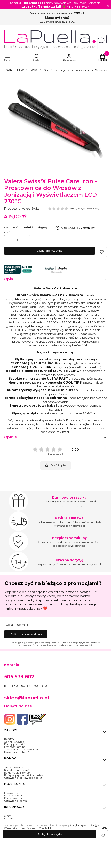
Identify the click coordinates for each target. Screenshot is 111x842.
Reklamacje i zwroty (17, 772)
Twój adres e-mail (16, 625)
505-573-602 (65, 21)
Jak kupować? (13, 767)
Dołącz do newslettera (26, 634)
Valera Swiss (30, 208)
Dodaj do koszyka (50, 251)
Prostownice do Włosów (89, 70)
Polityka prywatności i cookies (23, 775)
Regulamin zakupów (18, 770)
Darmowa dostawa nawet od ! (57, 13)
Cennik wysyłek (14, 741)
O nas (7, 816)
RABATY (9, 739)
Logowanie (11, 793)
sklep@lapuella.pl (26, 698)
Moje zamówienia (16, 795)
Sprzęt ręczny (54, 70)
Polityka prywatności (81, 825)
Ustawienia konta (15, 800)
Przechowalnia (13, 798)
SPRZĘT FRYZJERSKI (22, 70)
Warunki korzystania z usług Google (25, 828)
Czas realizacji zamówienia (21, 749)
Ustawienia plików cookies (21, 777)
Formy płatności (14, 744)
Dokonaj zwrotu (15, 752)
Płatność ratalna (15, 747)
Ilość (7, 232)
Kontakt (9, 818)
